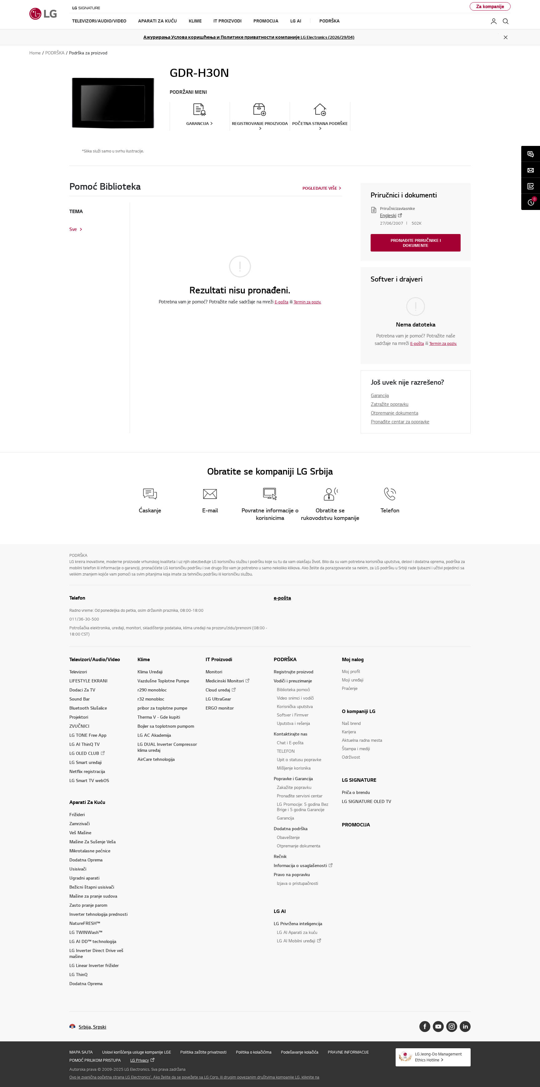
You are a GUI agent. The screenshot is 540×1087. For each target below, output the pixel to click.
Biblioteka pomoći (293, 689)
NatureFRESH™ (84, 923)
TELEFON (286, 751)
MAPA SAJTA (81, 1052)
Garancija (380, 395)
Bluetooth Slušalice (88, 708)
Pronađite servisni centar (299, 796)
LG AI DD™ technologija (92, 941)
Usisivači (77, 869)
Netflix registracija (87, 771)
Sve (73, 229)
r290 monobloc (152, 690)
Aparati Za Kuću (87, 802)
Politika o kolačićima (254, 1052)
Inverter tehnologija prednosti (98, 914)
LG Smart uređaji (85, 762)
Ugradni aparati (84, 878)
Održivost (351, 757)
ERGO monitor (220, 708)
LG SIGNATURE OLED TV (366, 801)
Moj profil (351, 671)
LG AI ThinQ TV (84, 744)
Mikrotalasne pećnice (89, 851)
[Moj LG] (494, 21)
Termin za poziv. (307, 302)
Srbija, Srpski (92, 1027)
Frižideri (77, 814)
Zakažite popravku (294, 787)
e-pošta (282, 598)
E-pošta (281, 302)
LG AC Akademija (154, 735)
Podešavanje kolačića (299, 1052)
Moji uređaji (352, 680)
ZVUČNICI (79, 726)
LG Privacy (139, 1060)
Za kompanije (490, 6)
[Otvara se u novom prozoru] (424, 1026)
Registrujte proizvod (293, 672)
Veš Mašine (80, 832)
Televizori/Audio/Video (94, 659)
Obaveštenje (288, 837)
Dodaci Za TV (82, 690)
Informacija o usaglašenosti (300, 865)
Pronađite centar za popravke (400, 421)
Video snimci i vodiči (295, 698)
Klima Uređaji (150, 672)
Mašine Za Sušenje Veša (92, 842)
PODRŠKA (285, 659)
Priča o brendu (356, 792)
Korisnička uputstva (295, 706)
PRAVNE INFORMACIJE (348, 1052)
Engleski (388, 215)
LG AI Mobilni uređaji (296, 940)
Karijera (349, 732)
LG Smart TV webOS (89, 780)
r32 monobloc (151, 699)
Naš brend (351, 723)
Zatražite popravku (389, 404)
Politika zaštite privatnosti (203, 1052)
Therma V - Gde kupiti (159, 717)
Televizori (78, 672)
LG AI (280, 911)
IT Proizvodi (219, 659)
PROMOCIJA (356, 824)
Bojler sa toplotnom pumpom (166, 726)
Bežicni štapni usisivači (91, 887)
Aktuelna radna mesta (362, 740)
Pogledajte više (319, 188)
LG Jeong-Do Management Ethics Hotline (438, 1057)
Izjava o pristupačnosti (297, 883)
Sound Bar (79, 699)
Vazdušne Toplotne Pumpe (163, 681)
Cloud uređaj (218, 690)
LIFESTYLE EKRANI (88, 681)
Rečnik (280, 856)
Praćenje (350, 688)
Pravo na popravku (292, 874)
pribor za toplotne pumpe (162, 708)
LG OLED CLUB (84, 753)
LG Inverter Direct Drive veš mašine (96, 953)
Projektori (78, 717)
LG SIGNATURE (359, 780)
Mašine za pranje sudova (93, 896)
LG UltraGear (218, 699)
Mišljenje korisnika (294, 768)
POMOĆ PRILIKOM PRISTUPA (95, 1060)
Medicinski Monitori (225, 681)
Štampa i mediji (356, 748)
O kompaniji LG (358, 711)
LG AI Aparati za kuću (297, 932)
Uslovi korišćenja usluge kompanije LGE (136, 1052)
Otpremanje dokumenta (394, 413)
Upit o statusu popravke (299, 759)
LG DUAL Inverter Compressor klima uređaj (167, 747)
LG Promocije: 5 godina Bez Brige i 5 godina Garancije (302, 806)
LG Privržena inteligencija (298, 923)
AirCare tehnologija (156, 759)
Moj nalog (353, 659)
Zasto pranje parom (88, 905)
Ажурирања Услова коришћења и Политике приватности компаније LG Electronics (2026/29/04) (248, 37)
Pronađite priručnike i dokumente (416, 242)
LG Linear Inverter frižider (94, 965)
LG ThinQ (78, 974)
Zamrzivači (79, 823)
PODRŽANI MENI (188, 92)
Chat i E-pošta (290, 742)
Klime (144, 659)
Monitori (214, 672)
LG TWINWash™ (85, 932)
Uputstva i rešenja (293, 723)
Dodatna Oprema (85, 860)
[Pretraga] (505, 21)
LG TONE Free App (88, 735)
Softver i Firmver (292, 715)
